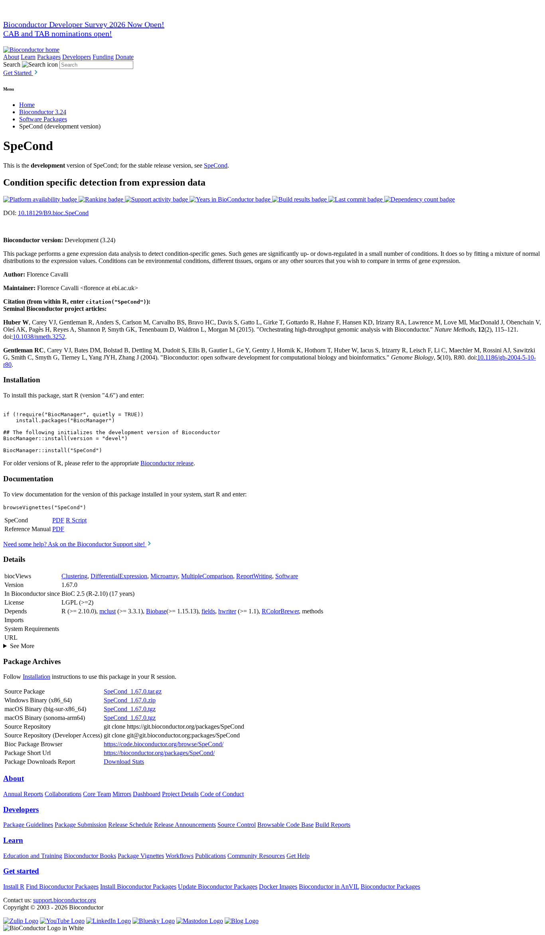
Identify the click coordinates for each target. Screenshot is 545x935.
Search (11, 64)
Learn (28, 56)
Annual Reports (23, 794)
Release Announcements (185, 824)
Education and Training (32, 855)
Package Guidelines (28, 824)
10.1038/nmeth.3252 (39, 336)
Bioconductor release (167, 463)
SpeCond (215, 165)
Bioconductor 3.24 (42, 112)
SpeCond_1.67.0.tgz (130, 709)
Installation (36, 676)
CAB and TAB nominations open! (57, 33)
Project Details (180, 794)
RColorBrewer (280, 611)
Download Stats (124, 761)
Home (27, 104)
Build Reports (332, 824)
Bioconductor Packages (390, 886)
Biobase (156, 611)
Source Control (236, 824)
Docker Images (278, 886)
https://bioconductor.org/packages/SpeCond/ (159, 752)
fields (208, 611)
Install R (13, 886)
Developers (76, 56)
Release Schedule (130, 824)
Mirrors (122, 794)
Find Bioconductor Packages (62, 886)
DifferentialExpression (119, 576)
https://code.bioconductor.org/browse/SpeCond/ (163, 744)
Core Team (97, 794)
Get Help (298, 855)
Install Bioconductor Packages (138, 886)
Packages (49, 56)
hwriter (227, 611)
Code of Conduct (222, 794)
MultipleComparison (207, 576)
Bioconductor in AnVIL (329, 886)
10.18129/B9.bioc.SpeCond (53, 213)
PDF (58, 520)
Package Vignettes (141, 855)
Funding (103, 56)
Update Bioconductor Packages (217, 886)
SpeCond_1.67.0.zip (130, 700)
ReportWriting (254, 576)
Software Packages (43, 119)
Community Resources (256, 855)
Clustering (74, 576)
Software (286, 576)
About (11, 56)
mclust (107, 611)
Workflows (180, 855)
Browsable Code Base (285, 824)
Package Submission (81, 824)
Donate (124, 56)
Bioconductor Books (90, 855)
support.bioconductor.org (64, 900)
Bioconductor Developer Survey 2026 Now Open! (83, 24)
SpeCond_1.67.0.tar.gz (133, 691)
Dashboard (146, 794)
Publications (210, 855)
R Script (76, 520)
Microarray (164, 576)
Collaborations (63, 794)
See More (22, 645)
